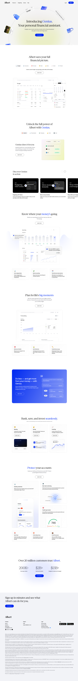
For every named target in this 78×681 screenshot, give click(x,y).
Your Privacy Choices (45, 627)
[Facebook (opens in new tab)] (6, 629)
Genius (24, 2)
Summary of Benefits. (27, 668)
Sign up (71, 2)
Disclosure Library (44, 626)
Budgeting (20, 2)
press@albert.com (8, 627)
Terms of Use (43, 623)
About (6, 623)
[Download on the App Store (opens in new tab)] (62, 624)
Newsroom (7, 626)
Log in (66, 2)
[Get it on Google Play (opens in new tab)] (70, 624)
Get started (39, 35)
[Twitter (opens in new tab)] (10, 629)
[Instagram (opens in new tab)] (8, 629)
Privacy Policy (43, 624)
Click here (13, 665)
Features (14, 2)
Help (28, 2)
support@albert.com (27, 624)
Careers (6, 624)
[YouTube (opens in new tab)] (12, 629)
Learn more (39, 72)
